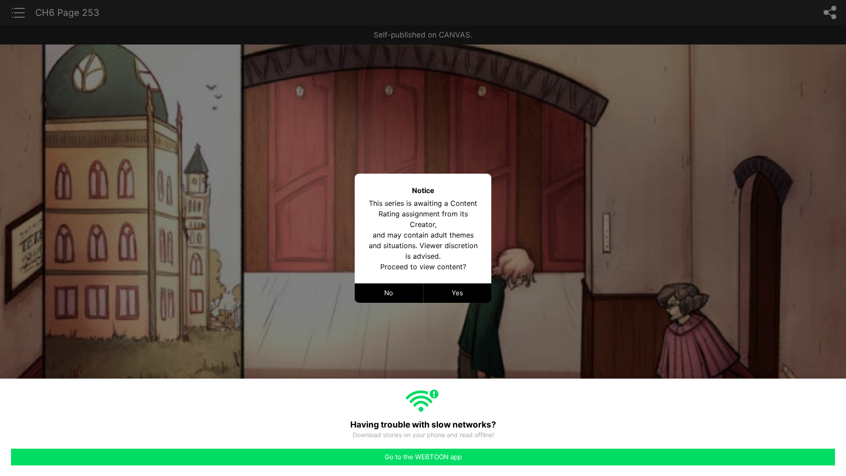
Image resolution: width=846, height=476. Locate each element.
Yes (457, 293)
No (388, 293)
